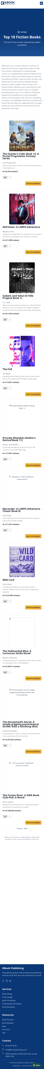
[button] (41, 3)
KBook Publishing (13, 968)
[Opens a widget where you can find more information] (36, 1065)
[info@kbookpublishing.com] (3, 1049)
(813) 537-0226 (11, 1046)
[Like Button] (5, 177)
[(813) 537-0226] (3, 1045)
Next (25, 828)
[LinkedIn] (10, 980)
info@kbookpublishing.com (16, 1050)
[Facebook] (3, 980)
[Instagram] (7, 980)
